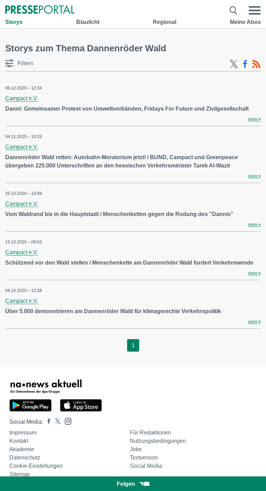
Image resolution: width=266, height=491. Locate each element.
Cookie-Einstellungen (36, 466)
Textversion (144, 457)
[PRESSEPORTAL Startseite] (39, 10)
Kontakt (18, 441)
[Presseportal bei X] (56, 422)
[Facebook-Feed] (245, 64)
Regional (164, 22)
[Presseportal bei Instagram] (66, 421)
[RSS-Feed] (256, 64)
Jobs (136, 449)
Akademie (21, 449)
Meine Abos (245, 22)
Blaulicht (87, 22)
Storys (14, 22)
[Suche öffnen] (233, 10)
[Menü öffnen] (254, 10)
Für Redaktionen (150, 433)
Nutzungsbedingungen (158, 441)
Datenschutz (24, 457)
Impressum (22, 433)
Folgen (126, 484)
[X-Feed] (233, 64)
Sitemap (19, 474)
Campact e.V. (21, 98)
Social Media (146, 466)
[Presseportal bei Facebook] (47, 422)
